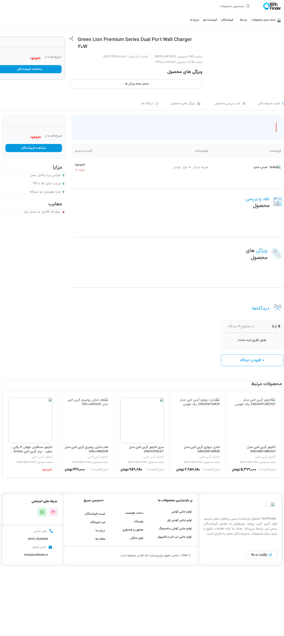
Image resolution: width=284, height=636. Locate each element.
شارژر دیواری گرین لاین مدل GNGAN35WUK (202, 449)
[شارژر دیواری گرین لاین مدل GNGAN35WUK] (198, 420)
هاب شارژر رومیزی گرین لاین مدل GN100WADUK (86, 449)
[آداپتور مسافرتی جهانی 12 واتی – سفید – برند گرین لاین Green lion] (30, 420)
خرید (82, 170)
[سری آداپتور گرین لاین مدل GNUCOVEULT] (142, 420)
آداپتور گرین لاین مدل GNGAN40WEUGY (261, 449)
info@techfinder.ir (36, 555)
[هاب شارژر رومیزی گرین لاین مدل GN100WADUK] (86, 420)
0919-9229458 (38, 539)
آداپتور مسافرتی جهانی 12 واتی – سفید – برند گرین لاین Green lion (31, 451)
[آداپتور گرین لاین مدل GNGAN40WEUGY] (253, 420)
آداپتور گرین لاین (265, 457)
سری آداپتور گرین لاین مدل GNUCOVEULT (146, 449)
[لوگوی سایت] (272, 6)
